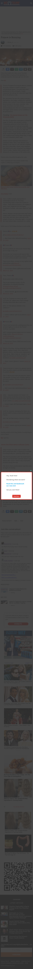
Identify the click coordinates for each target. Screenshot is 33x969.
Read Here (16, 496)
